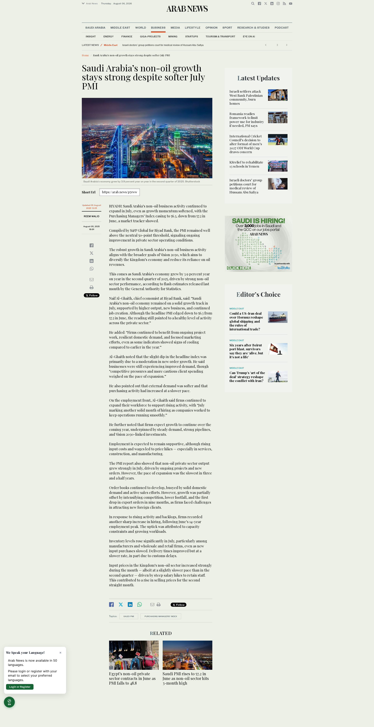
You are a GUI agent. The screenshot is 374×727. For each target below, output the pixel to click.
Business (158, 27)
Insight (91, 36)
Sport (227, 27)
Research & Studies (253, 27)
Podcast (282, 27)
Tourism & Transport (220, 36)
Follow (93, 295)
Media (175, 27)
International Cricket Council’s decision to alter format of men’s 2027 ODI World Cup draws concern (245, 144)
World (140, 27)
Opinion (212, 27)
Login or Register (19, 686)
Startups (191, 36)
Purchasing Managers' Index (161, 616)
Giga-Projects (150, 36)
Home (85, 55)
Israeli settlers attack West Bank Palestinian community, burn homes (246, 97)
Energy (108, 36)
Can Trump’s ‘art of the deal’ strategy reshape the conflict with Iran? (247, 377)
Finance (126, 36)
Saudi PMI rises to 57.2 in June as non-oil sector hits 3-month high (186, 678)
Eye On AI (249, 36)
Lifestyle (192, 27)
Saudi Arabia (95, 27)
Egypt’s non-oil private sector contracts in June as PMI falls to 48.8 (132, 678)
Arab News (92, 3)
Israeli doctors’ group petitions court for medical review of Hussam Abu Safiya (163, 45)
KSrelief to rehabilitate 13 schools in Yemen (246, 164)
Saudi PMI (128, 616)
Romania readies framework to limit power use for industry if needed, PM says (246, 120)
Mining (172, 36)
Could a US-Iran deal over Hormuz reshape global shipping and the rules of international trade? (246, 321)
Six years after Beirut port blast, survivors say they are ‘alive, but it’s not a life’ (246, 351)
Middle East (120, 27)
